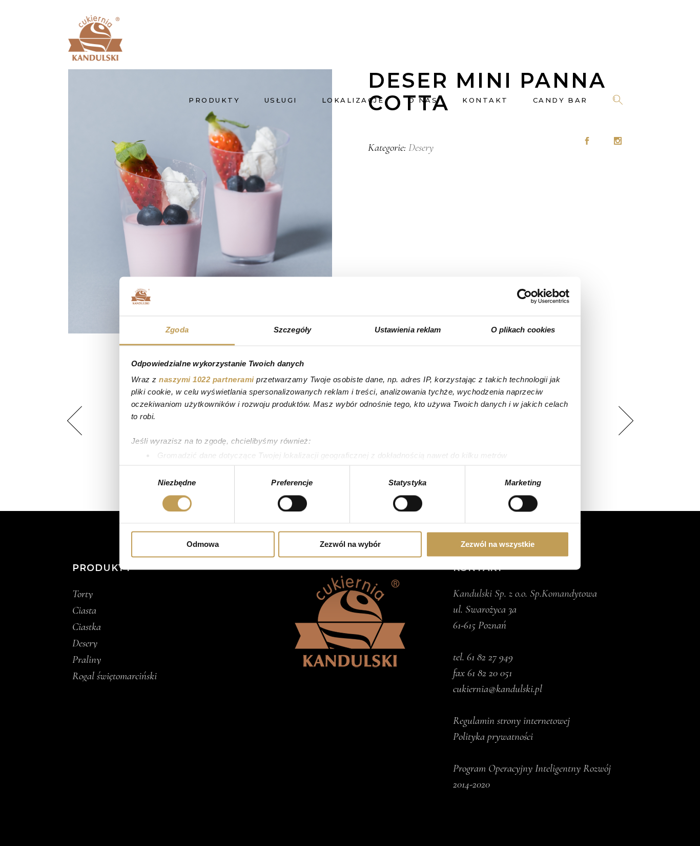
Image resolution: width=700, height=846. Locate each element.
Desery (421, 147)
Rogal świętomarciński (114, 676)
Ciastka (86, 627)
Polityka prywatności (493, 736)
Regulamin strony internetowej (511, 720)
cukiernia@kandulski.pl (497, 688)
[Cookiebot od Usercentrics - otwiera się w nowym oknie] (524, 296)
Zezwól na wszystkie (497, 544)
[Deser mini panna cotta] (200, 201)
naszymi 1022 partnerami (206, 380)
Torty (82, 594)
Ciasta (84, 610)
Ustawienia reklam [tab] (408, 330)
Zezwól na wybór (350, 544)
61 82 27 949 (490, 657)
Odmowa (203, 544)
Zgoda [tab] (177, 330)
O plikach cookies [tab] (523, 330)
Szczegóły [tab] (292, 330)
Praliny (86, 660)
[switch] (292, 503)
